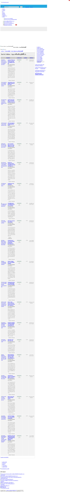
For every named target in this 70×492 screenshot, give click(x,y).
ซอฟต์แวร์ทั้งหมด (40, 48)
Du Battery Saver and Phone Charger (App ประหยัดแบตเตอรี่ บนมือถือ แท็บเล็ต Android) (11, 437)
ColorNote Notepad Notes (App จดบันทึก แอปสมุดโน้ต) (11, 417)
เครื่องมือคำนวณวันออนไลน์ (8, 25)
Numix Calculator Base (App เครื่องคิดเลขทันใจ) (11, 262)
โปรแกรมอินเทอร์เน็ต (40, 49)
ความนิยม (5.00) (19, 57)
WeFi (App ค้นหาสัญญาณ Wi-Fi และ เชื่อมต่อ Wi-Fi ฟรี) (11, 145)
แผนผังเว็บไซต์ (4, 466)
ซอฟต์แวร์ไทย (37, 65)
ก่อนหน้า (2, 457)
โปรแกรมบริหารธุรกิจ (40, 54)
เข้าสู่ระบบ (31, 7)
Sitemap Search (39, 61)
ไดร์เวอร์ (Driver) (40, 60)
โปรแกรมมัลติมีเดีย (40, 51)
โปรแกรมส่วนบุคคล (40, 50)
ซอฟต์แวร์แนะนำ (43, 68)
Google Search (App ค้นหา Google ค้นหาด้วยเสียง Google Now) (11, 100)
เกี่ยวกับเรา (4, 463)
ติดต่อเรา (3, 464)
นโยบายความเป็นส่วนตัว (13, 489)
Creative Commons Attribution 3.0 (11, 490)
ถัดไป (7, 457)
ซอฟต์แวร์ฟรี (42, 65)
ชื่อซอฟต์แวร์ (8, 57)
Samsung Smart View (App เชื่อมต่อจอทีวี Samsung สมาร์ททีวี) (11, 283)
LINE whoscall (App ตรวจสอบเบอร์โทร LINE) (11, 124)
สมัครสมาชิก (27, 7)
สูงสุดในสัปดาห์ (37, 71)
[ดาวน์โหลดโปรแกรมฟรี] (4, 2)
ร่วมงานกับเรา (4, 465)
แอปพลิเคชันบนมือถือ (14, 19)
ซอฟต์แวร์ (11, 18)
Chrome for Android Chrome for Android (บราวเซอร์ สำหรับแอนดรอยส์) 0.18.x (11, 324)
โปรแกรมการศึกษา (40, 55)
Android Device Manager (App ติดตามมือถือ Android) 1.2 (11, 376)
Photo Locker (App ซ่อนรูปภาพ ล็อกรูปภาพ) (11, 397)
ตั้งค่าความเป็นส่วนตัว (4, 489)
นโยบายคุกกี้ (20, 489)
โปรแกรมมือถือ (39, 57)
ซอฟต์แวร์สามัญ (38, 68)
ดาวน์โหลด (25, 57)
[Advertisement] (35, 38)
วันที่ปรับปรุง (31, 57)
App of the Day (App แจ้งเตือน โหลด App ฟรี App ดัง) (11, 83)
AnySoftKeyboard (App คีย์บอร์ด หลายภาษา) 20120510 (11, 204)
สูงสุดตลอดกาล (42, 71)
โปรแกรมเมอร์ (39, 56)
